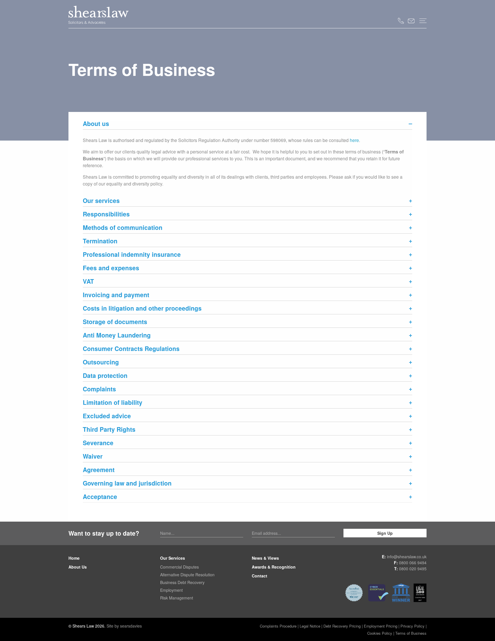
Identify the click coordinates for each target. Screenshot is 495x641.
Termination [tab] (100, 241)
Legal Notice (310, 626)
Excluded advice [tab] (107, 416)
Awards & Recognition (274, 567)
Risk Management (176, 598)
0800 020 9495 (413, 568)
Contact (259, 576)
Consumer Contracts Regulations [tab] (131, 349)
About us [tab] (96, 124)
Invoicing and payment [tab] (116, 295)
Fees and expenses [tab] (111, 268)
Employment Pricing (380, 626)
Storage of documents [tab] (115, 322)
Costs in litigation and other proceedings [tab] (142, 308)
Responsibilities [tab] (106, 214)
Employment (171, 590)
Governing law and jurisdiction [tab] (127, 483)
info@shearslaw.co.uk (407, 556)
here (354, 140)
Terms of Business (411, 633)
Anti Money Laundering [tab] (117, 335)
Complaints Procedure (278, 626)
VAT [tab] (88, 281)
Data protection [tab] (105, 376)
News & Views (265, 558)
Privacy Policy (412, 626)
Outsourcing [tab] (101, 362)
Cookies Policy (379, 633)
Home (74, 558)
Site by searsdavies (124, 626)
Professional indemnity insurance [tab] (132, 255)
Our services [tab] (101, 201)
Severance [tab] (98, 443)
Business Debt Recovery (182, 582)
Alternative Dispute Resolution (187, 574)
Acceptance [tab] (100, 497)
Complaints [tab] (99, 389)
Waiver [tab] (93, 456)
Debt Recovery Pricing (342, 626)
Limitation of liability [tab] (112, 403)
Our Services (172, 558)
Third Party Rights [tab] (109, 429)
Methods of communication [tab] (122, 228)
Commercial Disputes (179, 567)
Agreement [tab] (99, 470)
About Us (77, 567)
